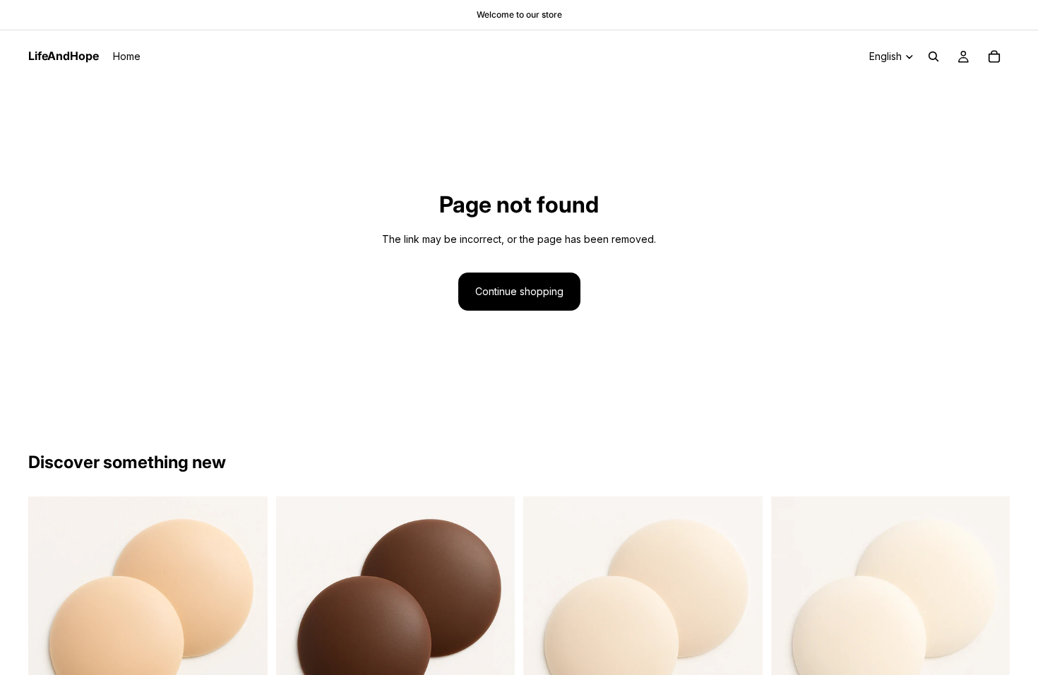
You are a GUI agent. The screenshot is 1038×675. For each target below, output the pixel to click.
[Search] (933, 56)
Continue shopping (519, 291)
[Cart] (994, 56)
